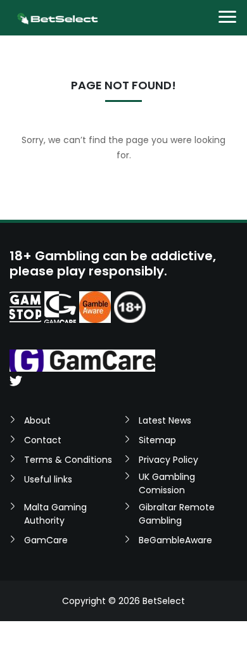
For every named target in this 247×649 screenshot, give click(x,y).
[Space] (25, 307)
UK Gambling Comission (167, 483)
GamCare (46, 540)
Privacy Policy (168, 459)
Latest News (165, 420)
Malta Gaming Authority (55, 514)
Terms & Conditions (68, 459)
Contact (42, 440)
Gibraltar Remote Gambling (177, 514)
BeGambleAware (175, 540)
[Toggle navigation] (227, 18)
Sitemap (157, 440)
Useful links (48, 479)
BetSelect (163, 601)
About (37, 420)
